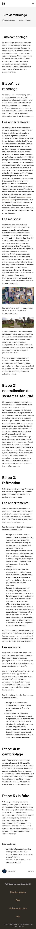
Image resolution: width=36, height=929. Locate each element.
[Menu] (33, 3)
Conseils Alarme (25, 20)
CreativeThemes (18, 926)
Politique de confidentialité (18, 884)
